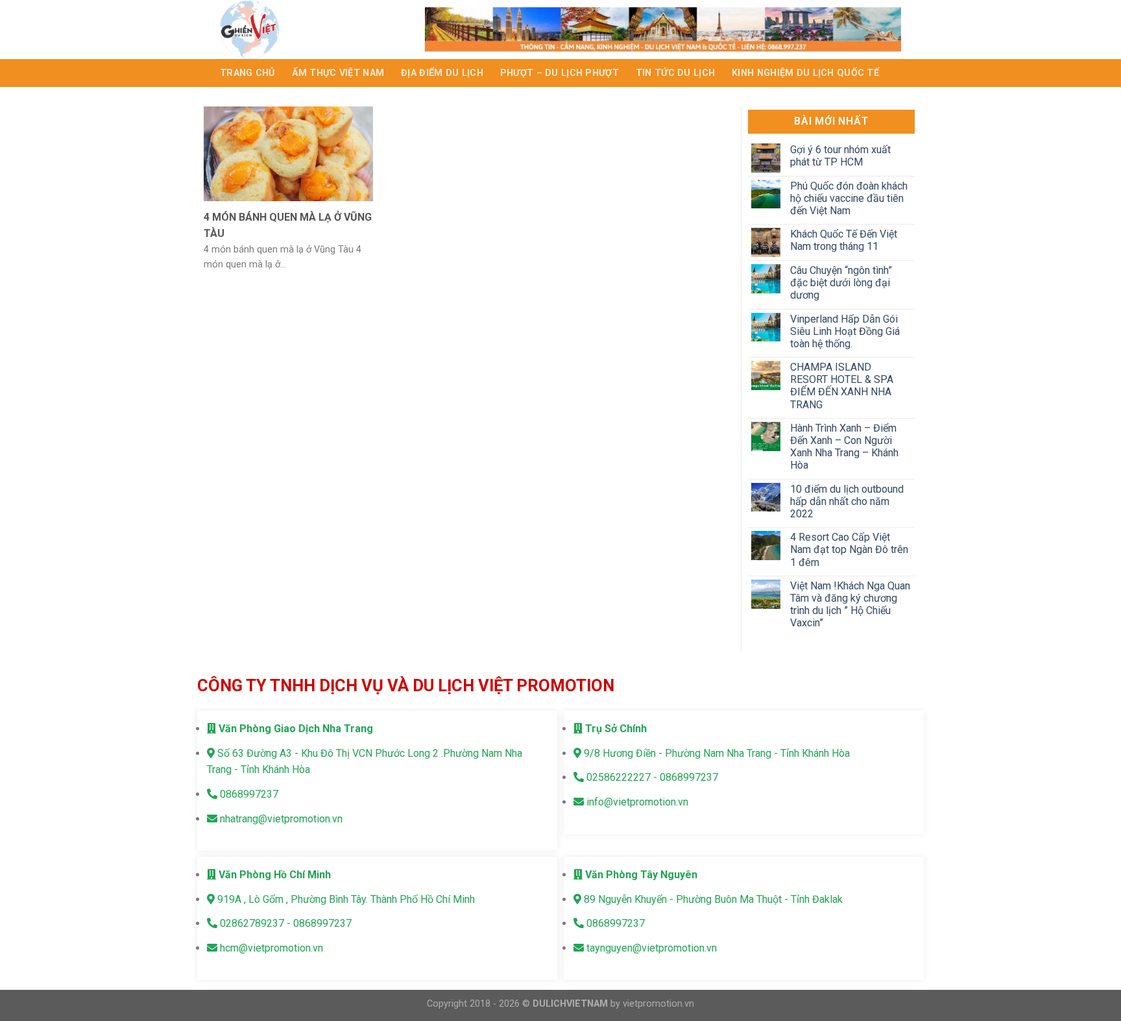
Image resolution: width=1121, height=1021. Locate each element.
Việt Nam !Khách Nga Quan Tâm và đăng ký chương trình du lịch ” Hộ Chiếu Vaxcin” (850, 605)
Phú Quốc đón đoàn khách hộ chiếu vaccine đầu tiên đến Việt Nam (848, 198)
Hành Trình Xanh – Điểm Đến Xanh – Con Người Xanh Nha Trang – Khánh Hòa (844, 447)
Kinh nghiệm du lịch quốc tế (805, 73)
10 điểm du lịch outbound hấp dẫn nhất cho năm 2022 (846, 501)
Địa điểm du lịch (442, 73)
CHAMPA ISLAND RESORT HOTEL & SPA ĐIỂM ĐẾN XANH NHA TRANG (841, 386)
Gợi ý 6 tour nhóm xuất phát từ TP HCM (840, 155)
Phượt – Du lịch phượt (559, 73)
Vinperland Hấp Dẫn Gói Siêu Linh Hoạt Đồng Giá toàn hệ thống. (844, 331)
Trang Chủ (247, 73)
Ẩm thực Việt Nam (338, 73)
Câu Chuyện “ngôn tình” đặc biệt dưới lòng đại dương (840, 282)
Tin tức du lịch (675, 73)
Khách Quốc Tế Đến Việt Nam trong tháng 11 (843, 240)
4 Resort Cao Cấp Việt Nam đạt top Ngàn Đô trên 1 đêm (849, 549)
